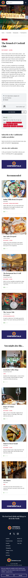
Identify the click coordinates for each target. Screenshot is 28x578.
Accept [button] (20, 575)
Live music (13, 126)
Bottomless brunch (16, 122)
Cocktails (10, 124)
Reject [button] (7, 575)
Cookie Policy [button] (9, 571)
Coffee (15, 124)
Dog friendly (7, 126)
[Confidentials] (14, 560)
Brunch (5, 124)
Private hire (19, 126)
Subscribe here (15, 143)
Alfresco (9, 122)
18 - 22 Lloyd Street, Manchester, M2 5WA (14, 565)
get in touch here (18, 153)
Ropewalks (4, 39)
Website (6, 99)
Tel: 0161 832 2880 (14, 563)
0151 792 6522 (8, 98)
